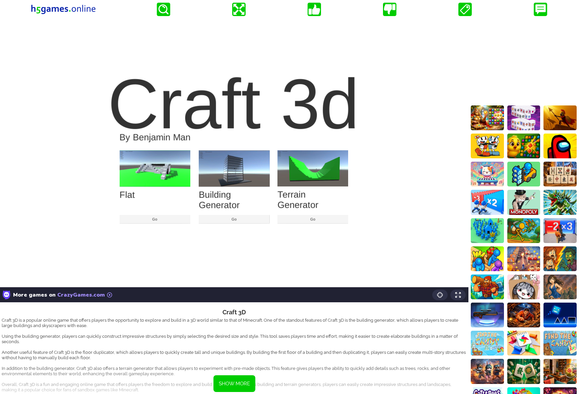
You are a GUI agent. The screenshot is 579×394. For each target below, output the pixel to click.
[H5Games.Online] (63, 9)
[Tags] (465, 9)
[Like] (314, 9)
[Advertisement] (523, 60)
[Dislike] (389, 9)
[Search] (163, 9)
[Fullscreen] (239, 9)
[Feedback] (540, 9)
